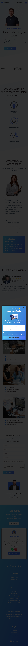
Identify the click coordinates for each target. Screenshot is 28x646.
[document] (14, 323)
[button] (24, 307)
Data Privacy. (22, 334)
